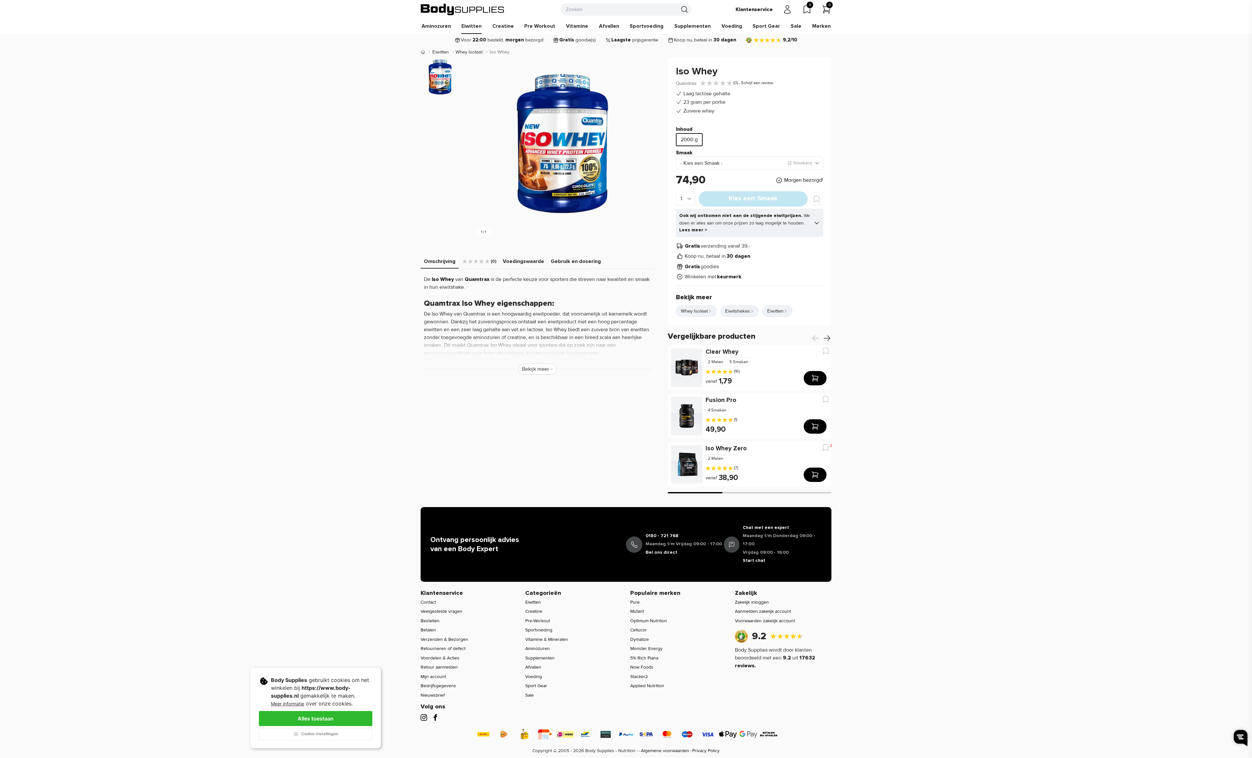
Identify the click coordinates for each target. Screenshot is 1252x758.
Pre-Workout (537, 621)
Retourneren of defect (443, 648)
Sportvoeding (646, 26)
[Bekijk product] (815, 378)
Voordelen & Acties (440, 658)
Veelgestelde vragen (441, 611)
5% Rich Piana (644, 658)
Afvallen (609, 26)
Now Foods (641, 667)
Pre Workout (539, 26)
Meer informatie (287, 703)
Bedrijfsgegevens (438, 685)
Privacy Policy (706, 750)
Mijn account (433, 676)
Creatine (503, 26)
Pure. (635, 602)
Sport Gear (766, 26)
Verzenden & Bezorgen (444, 639)
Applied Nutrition (647, 685)
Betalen (428, 630)
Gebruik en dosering (576, 261)
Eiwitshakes (737, 311)
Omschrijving (439, 261)
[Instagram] (424, 717)
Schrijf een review (757, 82)
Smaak (684, 152)
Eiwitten (471, 26)
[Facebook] (435, 717)
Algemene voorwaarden (665, 750)
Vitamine (577, 26)
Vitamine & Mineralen (546, 639)
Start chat (754, 560)
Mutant (637, 611)
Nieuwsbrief (433, 695)
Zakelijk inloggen (752, 602)
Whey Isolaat (469, 52)
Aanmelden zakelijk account (763, 611)
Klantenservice (754, 9)
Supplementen (692, 26)
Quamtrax (686, 83)
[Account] (787, 9)
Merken (821, 26)
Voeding (732, 26)
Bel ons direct (661, 552)
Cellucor (638, 630)
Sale (796, 26)
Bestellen (430, 621)
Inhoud (684, 129)
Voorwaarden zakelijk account (765, 621)
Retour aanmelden (439, 667)
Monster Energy (646, 648)
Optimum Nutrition (648, 621)
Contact (428, 602)
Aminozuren (436, 26)
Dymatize (639, 639)
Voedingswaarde (523, 261)
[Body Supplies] (463, 9)
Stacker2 (639, 676)
